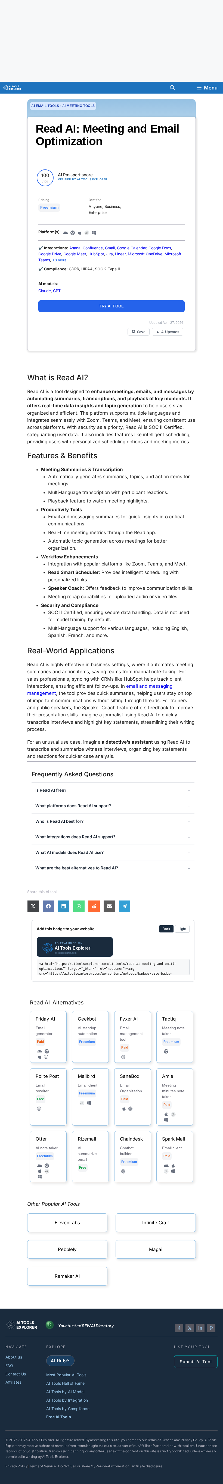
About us (13, 1357)
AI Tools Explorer (41, 1440)
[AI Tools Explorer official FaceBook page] (179, 1328)
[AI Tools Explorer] (12, 88)
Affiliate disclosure (147, 1466)
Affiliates (13, 1382)
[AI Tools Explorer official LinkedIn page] (200, 1328)
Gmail (110, 248)
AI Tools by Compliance (67, 1408)
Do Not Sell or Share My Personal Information (94, 1466)
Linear (120, 254)
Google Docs (159, 248)
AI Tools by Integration (67, 1400)
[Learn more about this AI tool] (67, 1223)
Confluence (93, 248)
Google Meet (74, 254)
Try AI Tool (111, 306)
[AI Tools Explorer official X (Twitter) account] (189, 1328)
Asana (74, 248)
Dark (166, 929)
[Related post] (48, 1037)
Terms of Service (43, 1466)
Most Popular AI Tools (66, 1374)
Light (182, 929)
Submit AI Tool (196, 1361)
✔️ (40, 269)
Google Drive (49, 254)
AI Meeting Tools (78, 106)
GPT (57, 290)
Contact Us (15, 1374)
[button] (172, 88)
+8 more (59, 260)
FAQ (9, 1365)
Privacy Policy (16, 1466)
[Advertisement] (111, 41)
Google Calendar (131, 248)
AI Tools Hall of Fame (65, 1383)
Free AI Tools (58, 1416)
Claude (44, 290)
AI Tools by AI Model (65, 1391)
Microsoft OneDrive (145, 254)
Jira (109, 254)
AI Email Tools (45, 106)
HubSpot (96, 254)
